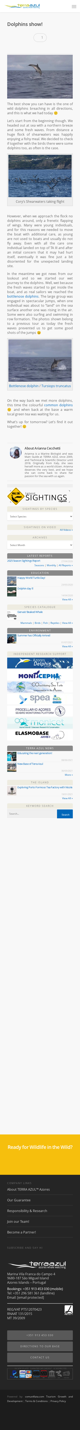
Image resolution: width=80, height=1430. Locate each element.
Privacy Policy (58, 1401)
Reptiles (54, 623)
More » (69, 775)
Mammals (26, 623)
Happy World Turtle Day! (31, 578)
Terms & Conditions (36, 1401)
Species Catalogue (40, 607)
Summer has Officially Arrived (33, 635)
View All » (67, 599)
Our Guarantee (19, 1200)
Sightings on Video (40, 527)
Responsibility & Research (27, 1211)
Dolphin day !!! (25, 588)
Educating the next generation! (34, 753)
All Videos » (66, 530)
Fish (45, 623)
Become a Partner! (21, 1232)
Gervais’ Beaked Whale (30, 612)
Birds (38, 623)
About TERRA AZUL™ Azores (28, 1189)
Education (40, 573)
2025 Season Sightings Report (23, 560)
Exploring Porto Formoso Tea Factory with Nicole (44, 787)
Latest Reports (40, 556)
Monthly (51, 565)
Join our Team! (18, 1221)
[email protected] (30, 1297)
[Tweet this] (18, 48)
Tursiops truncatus (56, 386)
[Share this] (11, 48)
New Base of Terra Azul (30, 764)
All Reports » (66, 565)
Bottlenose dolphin (24, 386)
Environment (40, 630)
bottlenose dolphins (23, 296)
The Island (40, 782)
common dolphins (58, 405)
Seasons (39, 565)
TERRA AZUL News (40, 748)
